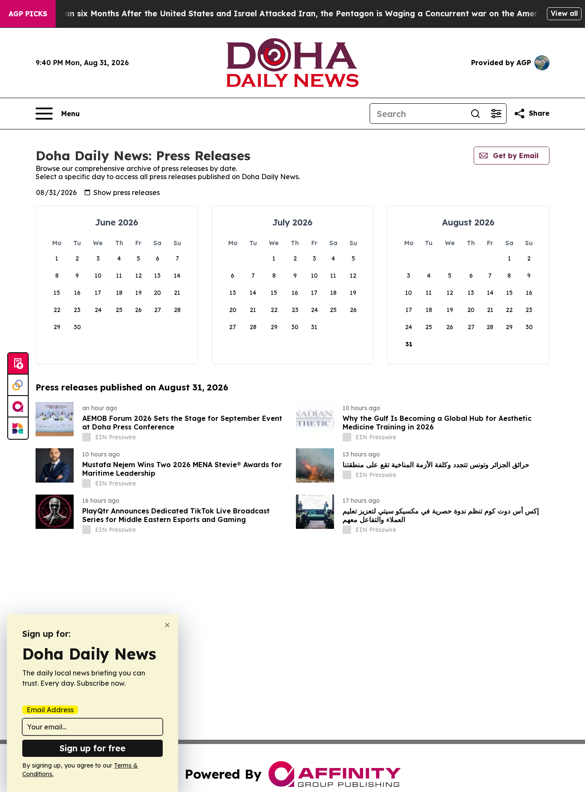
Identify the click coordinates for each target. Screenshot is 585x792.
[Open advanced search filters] (496, 113)
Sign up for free (92, 748)
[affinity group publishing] (18, 406)
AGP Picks (28, 13)
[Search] (475, 113)
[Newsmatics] (18, 428)
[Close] (167, 625)
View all (564, 13)
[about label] (86, 437)
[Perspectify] (18, 385)
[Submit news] (18, 364)
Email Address (50, 709)
